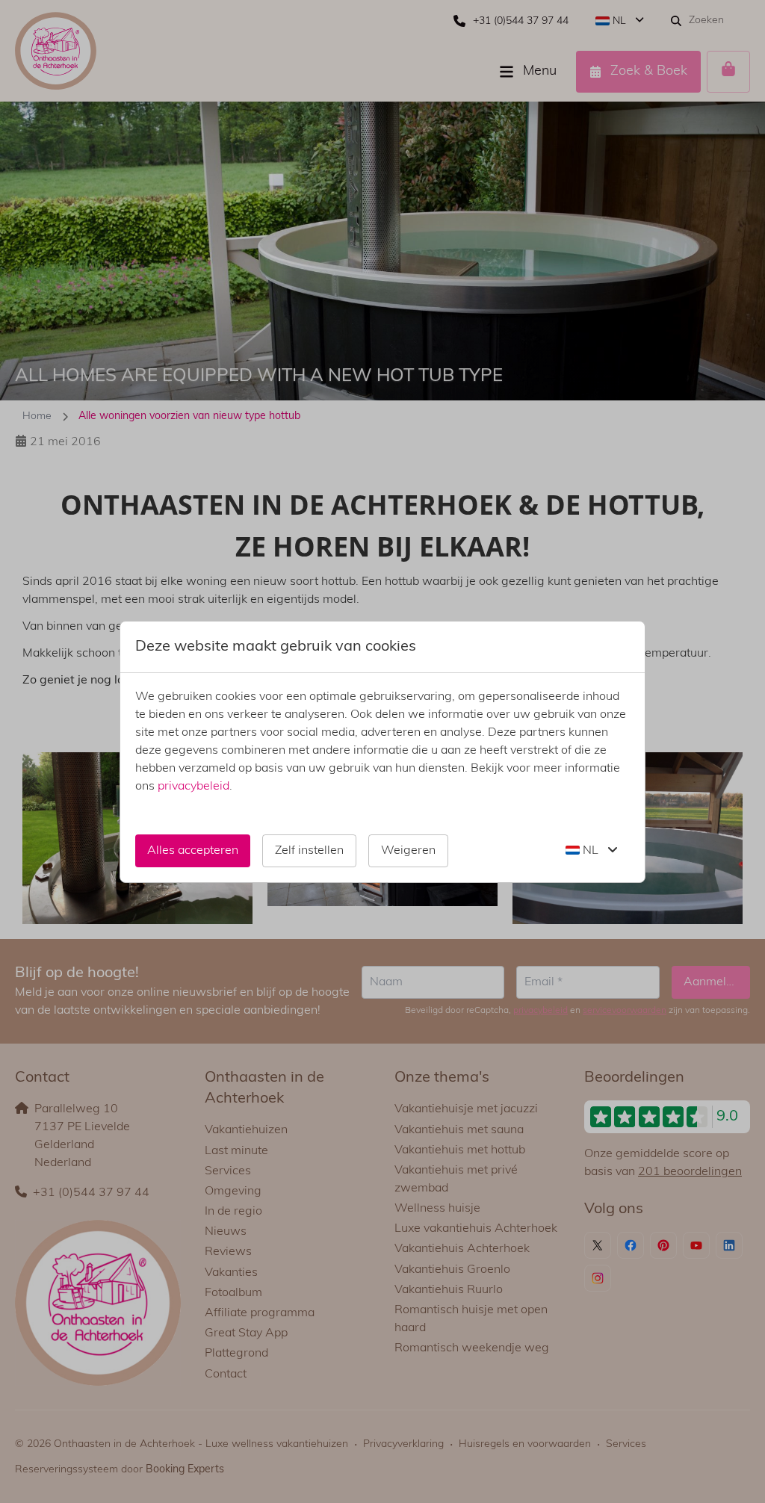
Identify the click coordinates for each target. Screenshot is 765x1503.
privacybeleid (193, 787)
